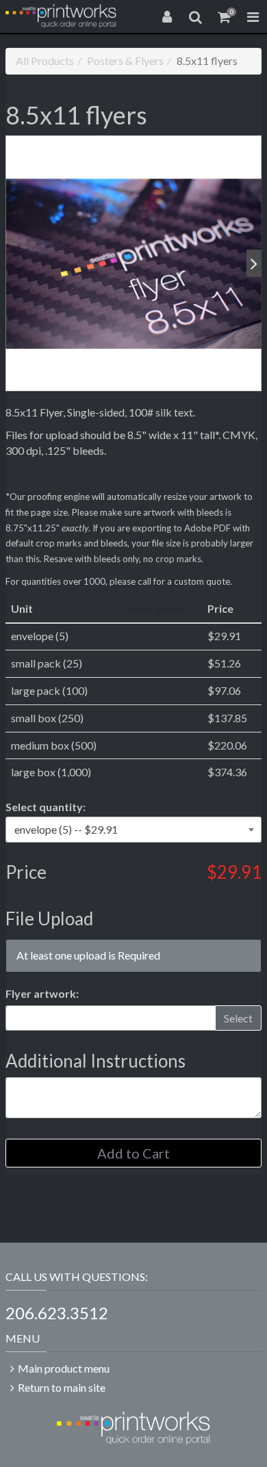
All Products (45, 60)
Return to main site (61, 1387)
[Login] (167, 16)
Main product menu (64, 1368)
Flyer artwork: (42, 993)
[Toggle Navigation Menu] (252, 16)
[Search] (195, 16)
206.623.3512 (56, 1313)
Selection (45, 806)
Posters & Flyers (125, 60)
